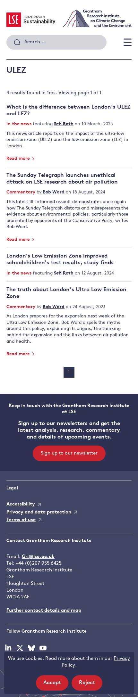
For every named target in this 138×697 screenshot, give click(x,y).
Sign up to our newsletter (69, 453)
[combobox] (56, 42)
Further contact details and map (43, 610)
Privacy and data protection (38, 512)
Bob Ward (54, 192)
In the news (19, 124)
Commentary (21, 192)
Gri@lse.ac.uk (38, 556)
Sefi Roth (63, 124)
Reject (90, 685)
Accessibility (20, 504)
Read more (18, 158)
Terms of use (21, 520)
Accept (55, 685)
